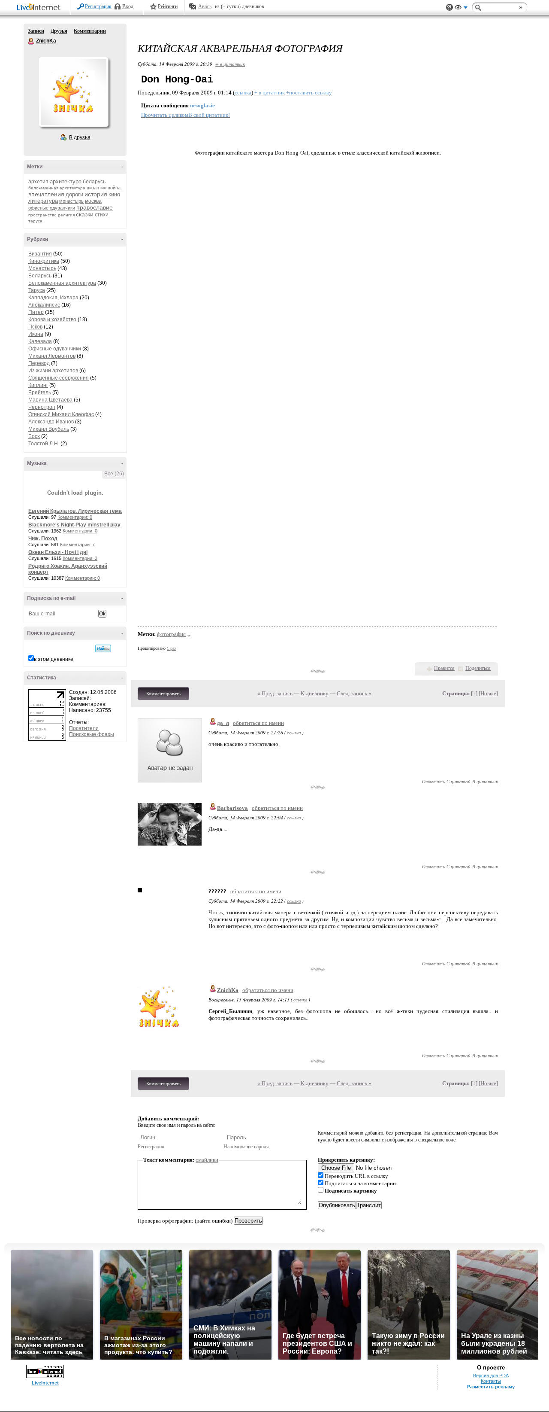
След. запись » (354, 693)
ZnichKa (31, 41)
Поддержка (449, 7)
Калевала (40, 341)
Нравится (444, 668)
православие (94, 207)
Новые (488, 693)
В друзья (79, 137)
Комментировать (163, 693)
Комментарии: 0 (74, 517)
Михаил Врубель (48, 429)
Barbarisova (232, 808)
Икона (35, 334)
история (95, 194)
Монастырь (42, 268)
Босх (34, 436)
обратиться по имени (258, 723)
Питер (36, 312)
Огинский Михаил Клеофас (61, 414)
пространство (42, 215)
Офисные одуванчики (54, 349)
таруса (35, 221)
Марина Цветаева (50, 400)
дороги (74, 194)
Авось (204, 6)
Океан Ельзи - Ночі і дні (57, 552)
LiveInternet (40, 7)
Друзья (59, 31)
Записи (36, 31)
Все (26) (114, 474)
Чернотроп (41, 407)
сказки (85, 214)
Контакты (491, 1381)
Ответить (433, 781)
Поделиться (478, 668)
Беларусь (39, 276)
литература (43, 201)
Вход (127, 6)
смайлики (207, 1159)
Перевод (39, 363)
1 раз (171, 648)
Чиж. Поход (42, 539)
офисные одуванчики (51, 207)
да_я (223, 723)
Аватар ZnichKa (73, 92)
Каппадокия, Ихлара (53, 298)
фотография (171, 634)
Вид (461, 8)
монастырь (71, 201)
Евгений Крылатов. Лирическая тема (75, 511)
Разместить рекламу (491, 1386)
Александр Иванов (51, 422)
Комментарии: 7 (77, 544)
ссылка (294, 732)
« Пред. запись (275, 693)
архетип (38, 182)
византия (96, 187)
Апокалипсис (44, 305)
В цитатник (485, 781)
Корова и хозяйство (52, 319)
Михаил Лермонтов (51, 356)
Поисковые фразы (91, 734)
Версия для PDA (491, 1375)
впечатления (46, 194)
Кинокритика (43, 261)
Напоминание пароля (246, 1147)
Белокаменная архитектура (62, 283)
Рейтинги (168, 6)
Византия (40, 254)
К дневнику (315, 693)
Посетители (84, 728)
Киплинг (38, 385)
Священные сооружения (58, 378)
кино (114, 194)
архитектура (65, 181)
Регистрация (98, 6)
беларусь (94, 182)
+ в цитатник (230, 64)
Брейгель (39, 393)
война (114, 187)
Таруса (36, 290)
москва (93, 201)
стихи (102, 215)
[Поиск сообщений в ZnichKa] (103, 648)
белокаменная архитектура (56, 188)
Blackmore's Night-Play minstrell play (74, 525)
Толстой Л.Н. (43, 444)
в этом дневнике (53, 659)
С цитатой (458, 781)
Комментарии (90, 31)
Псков (35, 327)
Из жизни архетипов (53, 371)
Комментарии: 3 (80, 558)
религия (66, 215)
